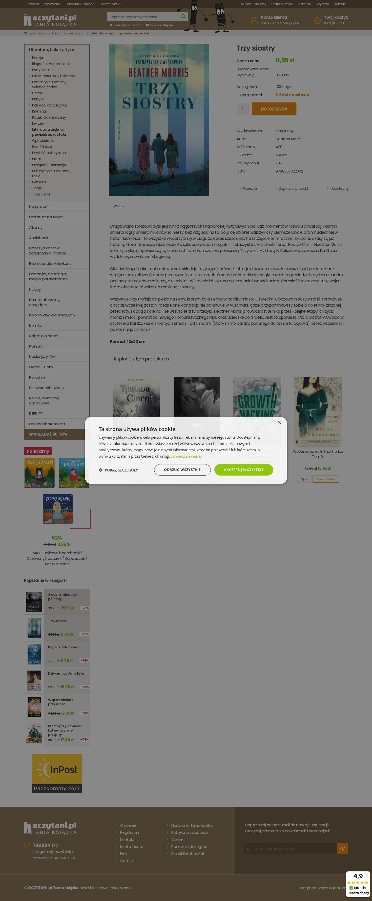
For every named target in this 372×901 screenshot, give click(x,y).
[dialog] (186, 450)
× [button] (279, 422)
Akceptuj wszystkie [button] (244, 469)
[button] (118, 470)
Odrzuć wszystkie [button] (182, 469)
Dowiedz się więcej (186, 456)
